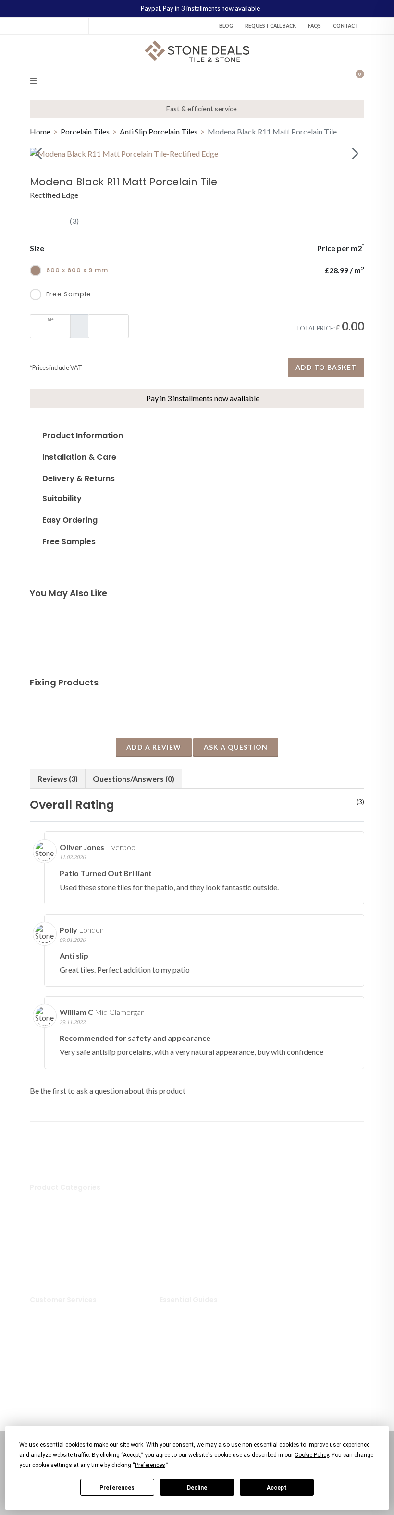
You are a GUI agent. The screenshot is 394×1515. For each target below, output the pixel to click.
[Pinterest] (78, 26)
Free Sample (68, 294)
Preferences (117, 1487)
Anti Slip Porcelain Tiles (159, 131)
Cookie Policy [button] (312, 1455)
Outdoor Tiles (63, 1229)
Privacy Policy (64, 1356)
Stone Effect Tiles (200, 1243)
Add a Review (153, 747)
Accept (277, 1487)
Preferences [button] (150, 1465)
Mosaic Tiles (191, 1200)
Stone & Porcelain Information (219, 1341)
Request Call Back (270, 26)
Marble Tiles (61, 1243)
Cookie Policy (63, 1371)
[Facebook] (39, 26)
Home (40, 131)
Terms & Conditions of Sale (84, 1385)
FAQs (314, 26)
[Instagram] (59, 26)
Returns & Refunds (71, 1326)
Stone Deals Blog (199, 1312)
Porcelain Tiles (86, 131)
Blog (226, 26)
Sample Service (65, 1341)
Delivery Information (75, 1312)
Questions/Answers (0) (133, 778)
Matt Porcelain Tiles (204, 1229)
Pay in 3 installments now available (211, 8)
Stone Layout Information (212, 1356)
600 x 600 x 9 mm (77, 270)
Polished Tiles (193, 1214)
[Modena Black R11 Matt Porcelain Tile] (197, 153)
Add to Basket (326, 367)
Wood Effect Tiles (200, 1258)
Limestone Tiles (66, 1258)
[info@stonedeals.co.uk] (98, 26)
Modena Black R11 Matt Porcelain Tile (272, 131)
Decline (197, 1487)
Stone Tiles (59, 1200)
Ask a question (236, 747)
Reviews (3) (57, 778)
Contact (345, 26)
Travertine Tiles (67, 1273)
